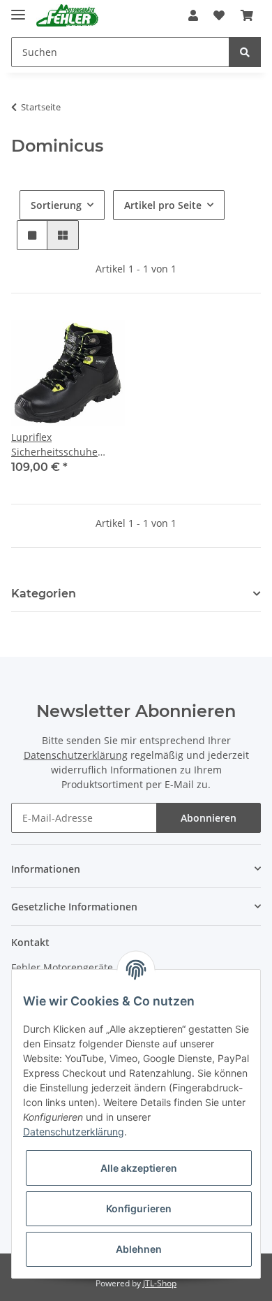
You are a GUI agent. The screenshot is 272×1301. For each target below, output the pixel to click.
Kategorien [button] (43, 593)
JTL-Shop (159, 1283)
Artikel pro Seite (163, 205)
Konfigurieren (139, 1208)
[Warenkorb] (247, 15)
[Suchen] (245, 52)
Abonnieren (208, 817)
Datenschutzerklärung (76, 755)
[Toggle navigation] (18, 8)
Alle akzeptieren (138, 1168)
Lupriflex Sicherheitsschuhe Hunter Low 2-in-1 (54, 444)
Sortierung (56, 205)
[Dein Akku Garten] (67, 15)
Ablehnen (139, 1249)
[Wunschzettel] (219, 15)
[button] (193, 15)
